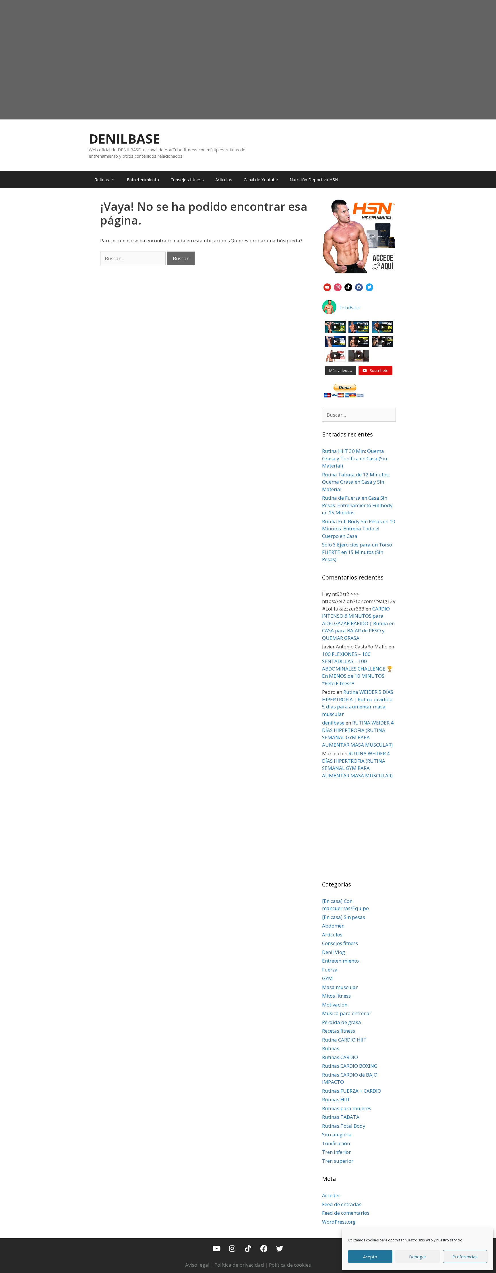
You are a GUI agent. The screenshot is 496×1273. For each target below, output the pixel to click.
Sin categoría (337, 1134)
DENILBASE (124, 138)
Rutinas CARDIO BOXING (349, 1066)
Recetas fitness (338, 1030)
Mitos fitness (336, 995)
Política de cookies (290, 1265)
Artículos (223, 179)
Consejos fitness (187, 179)
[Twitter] (279, 1248)
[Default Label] (327, 286)
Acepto (370, 1257)
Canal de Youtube (261, 179)
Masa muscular (340, 987)
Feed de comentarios (345, 1213)
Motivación (334, 1004)
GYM (327, 978)
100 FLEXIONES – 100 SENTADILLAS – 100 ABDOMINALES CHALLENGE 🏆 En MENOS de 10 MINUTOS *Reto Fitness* (357, 669)
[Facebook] (359, 286)
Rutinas (101, 179)
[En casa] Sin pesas (343, 917)
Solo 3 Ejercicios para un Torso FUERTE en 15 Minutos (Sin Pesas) (357, 552)
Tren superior (337, 1161)
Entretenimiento (143, 179)
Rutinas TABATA (340, 1117)
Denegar (417, 1257)
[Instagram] (337, 286)
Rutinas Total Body (343, 1126)
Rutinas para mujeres (346, 1108)
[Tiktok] (248, 1248)
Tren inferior (336, 1152)
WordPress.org (339, 1221)
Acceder (331, 1195)
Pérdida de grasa (341, 1022)
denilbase (333, 722)
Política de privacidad (239, 1265)
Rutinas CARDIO (340, 1057)
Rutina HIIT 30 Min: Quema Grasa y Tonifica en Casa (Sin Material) (354, 458)
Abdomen (333, 925)
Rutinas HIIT (336, 1099)
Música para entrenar (346, 1013)
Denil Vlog (333, 952)
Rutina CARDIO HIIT (344, 1039)
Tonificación (336, 1143)
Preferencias (465, 1257)
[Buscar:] (133, 258)
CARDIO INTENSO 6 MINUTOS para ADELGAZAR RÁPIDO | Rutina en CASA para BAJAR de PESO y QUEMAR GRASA (358, 623)
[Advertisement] (248, 73)
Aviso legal (197, 1265)
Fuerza (330, 969)
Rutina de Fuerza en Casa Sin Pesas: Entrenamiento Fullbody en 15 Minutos (357, 505)
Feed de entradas (341, 1204)
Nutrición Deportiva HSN (314, 179)
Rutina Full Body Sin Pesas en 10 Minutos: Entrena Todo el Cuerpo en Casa (358, 528)
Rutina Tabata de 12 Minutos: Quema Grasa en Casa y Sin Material (356, 481)
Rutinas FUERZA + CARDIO (351, 1090)
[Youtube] (216, 1248)
